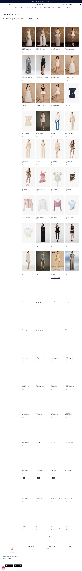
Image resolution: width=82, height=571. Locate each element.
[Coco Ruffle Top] (72, 458)
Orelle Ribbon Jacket (69, 302)
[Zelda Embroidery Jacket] (28, 205)
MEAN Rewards (64, 4)
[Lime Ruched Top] (43, 430)
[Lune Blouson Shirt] (72, 149)
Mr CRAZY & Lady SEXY (55, 132)
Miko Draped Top (24, 470)
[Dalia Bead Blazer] (43, 290)
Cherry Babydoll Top (54, 414)
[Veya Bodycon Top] (57, 149)
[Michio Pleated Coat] (28, 516)
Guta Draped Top (68, 498)
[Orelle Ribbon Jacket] (72, 290)
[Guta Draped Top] (72, 486)
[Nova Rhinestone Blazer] (43, 261)
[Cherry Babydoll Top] (57, 402)
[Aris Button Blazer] (28, 486)
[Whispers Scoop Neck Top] (28, 37)
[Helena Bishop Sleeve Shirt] (43, 205)
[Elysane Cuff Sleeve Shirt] (28, 318)
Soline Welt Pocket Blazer (40, 330)
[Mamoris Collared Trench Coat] (28, 65)
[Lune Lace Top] (28, 177)
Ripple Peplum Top (25, 302)
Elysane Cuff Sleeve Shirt (26, 330)
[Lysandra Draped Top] (72, 177)
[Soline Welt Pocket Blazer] (43, 318)
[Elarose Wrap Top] (57, 318)
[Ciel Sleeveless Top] (28, 149)
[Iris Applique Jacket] (43, 121)
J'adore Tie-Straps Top (40, 105)
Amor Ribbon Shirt (54, 133)
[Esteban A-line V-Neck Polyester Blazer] (57, 261)
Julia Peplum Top (54, 556)
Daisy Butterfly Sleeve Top (55, 77)
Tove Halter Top (53, 442)
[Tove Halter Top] (57, 430)
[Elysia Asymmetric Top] (72, 205)
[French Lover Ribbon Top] (57, 93)
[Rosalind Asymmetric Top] (57, 516)
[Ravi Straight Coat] (72, 516)
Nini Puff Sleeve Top (69, 442)
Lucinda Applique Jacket (26, 273)
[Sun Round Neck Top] (57, 458)
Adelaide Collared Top (54, 217)
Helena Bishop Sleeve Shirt (40, 217)
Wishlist (70, 4)
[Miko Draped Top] (28, 458)
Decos (66, 301)
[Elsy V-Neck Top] (43, 486)
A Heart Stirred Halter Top (40, 49)
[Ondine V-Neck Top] (72, 318)
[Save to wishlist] (33, 29)
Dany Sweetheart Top (25, 414)
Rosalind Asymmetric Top (55, 528)
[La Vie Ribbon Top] (28, 93)
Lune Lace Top (24, 189)
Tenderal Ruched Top (25, 386)
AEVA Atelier (38, 243)
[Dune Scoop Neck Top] (57, 374)
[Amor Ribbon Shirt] (57, 121)
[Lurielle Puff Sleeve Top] (57, 177)
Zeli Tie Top (38, 161)
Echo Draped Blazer (54, 302)
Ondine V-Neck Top (68, 330)
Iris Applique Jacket (39, 133)
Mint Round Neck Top (25, 442)
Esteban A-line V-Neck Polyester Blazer (57, 273)
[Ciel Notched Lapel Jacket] (72, 121)
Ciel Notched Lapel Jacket (70, 133)
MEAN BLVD (53, 271)
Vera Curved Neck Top (54, 245)
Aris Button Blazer (25, 498)
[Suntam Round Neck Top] (72, 374)
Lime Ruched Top (39, 442)
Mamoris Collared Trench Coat (27, 77)
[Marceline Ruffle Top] (57, 346)
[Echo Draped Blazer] (57, 290)
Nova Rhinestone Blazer (40, 273)
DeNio (52, 526)
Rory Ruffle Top (24, 556)
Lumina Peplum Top (25, 133)
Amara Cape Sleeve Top (26, 358)
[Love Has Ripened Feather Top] (72, 37)
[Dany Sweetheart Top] (28, 402)
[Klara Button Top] (72, 93)
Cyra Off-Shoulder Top (40, 245)
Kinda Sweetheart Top (40, 386)
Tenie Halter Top (39, 414)
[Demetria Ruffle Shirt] (43, 346)
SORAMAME (23, 76)
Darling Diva (67, 497)
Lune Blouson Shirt (68, 161)
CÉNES (66, 329)
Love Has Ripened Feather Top (70, 49)
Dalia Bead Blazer (39, 302)
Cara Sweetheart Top (69, 414)
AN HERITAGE (24, 48)
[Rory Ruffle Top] (28, 543)
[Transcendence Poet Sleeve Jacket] (43, 65)
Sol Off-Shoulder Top (69, 358)
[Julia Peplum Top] (57, 543)
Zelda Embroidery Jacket (26, 217)
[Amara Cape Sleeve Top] (28, 346)
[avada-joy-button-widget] (3, 567)
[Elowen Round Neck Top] (28, 233)
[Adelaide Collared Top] (57, 205)
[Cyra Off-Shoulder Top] (43, 233)
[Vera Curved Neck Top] (57, 233)
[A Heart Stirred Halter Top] (43, 37)
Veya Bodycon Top (54, 161)
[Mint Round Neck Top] (28, 430)
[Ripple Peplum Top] (28, 290)
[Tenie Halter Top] (43, 402)
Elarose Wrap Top (54, 330)
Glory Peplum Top (68, 556)
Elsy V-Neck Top (39, 498)
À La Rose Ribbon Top (69, 77)
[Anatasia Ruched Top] (43, 543)
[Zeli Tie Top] (43, 149)
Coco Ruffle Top (68, 470)
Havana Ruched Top (68, 273)
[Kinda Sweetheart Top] (43, 374)
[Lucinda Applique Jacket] (28, 261)
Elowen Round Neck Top (26, 245)
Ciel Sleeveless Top (25, 161)
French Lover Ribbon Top (55, 105)
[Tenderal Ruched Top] (28, 374)
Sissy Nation (53, 76)
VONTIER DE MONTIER (40, 132)
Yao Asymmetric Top (39, 470)
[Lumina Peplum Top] (28, 121)
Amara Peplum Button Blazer (56, 498)
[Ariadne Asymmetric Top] (43, 177)
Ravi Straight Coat (68, 528)
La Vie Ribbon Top (25, 105)
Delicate (67, 554)
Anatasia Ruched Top (40, 556)
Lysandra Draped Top (69, 189)
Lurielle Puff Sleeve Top (55, 189)
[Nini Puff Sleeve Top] (72, 430)
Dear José (38, 188)
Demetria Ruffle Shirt (40, 358)
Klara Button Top (68, 105)
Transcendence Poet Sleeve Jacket (42, 77)
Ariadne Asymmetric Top (40, 189)
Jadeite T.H (67, 271)
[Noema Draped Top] (72, 233)
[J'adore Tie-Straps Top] (43, 93)
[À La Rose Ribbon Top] (72, 65)
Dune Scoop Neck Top (54, 386)
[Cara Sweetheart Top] (72, 402)
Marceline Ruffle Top (54, 358)
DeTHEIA (66, 104)
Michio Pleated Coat (25, 528)
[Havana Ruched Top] (72, 261)
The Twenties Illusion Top (55, 49)
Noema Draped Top (68, 245)
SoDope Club (67, 357)
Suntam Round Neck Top (69, 386)
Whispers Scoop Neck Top (26, 49)
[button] (74, 4)
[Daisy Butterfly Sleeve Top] (57, 65)
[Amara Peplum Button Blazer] (57, 486)
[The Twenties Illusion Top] (57, 37)
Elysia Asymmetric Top (69, 217)
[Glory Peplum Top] (72, 543)
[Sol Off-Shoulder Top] (72, 346)
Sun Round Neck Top (54, 470)
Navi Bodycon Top (39, 528)
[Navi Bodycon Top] (43, 516)
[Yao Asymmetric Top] (43, 458)
